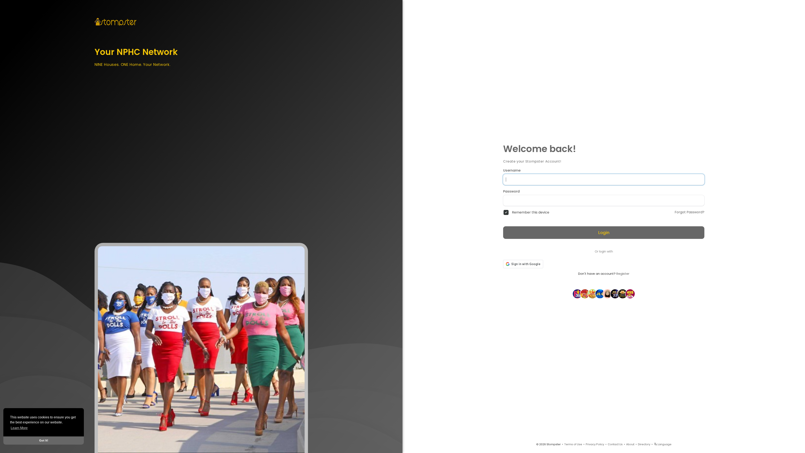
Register (622, 273)
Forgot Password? (689, 212)
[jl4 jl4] (600, 294)
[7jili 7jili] (622, 294)
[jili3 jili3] (615, 294)
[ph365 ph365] (577, 294)
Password (511, 191)
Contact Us (615, 444)
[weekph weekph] (584, 294)
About (630, 444)
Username (512, 170)
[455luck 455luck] (630, 294)
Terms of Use (573, 444)
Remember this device (530, 212)
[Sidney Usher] (607, 294)
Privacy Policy (595, 444)
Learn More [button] (19, 428)
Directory (644, 444)
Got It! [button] (43, 440)
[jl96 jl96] (592, 294)
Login (603, 233)
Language (664, 444)
